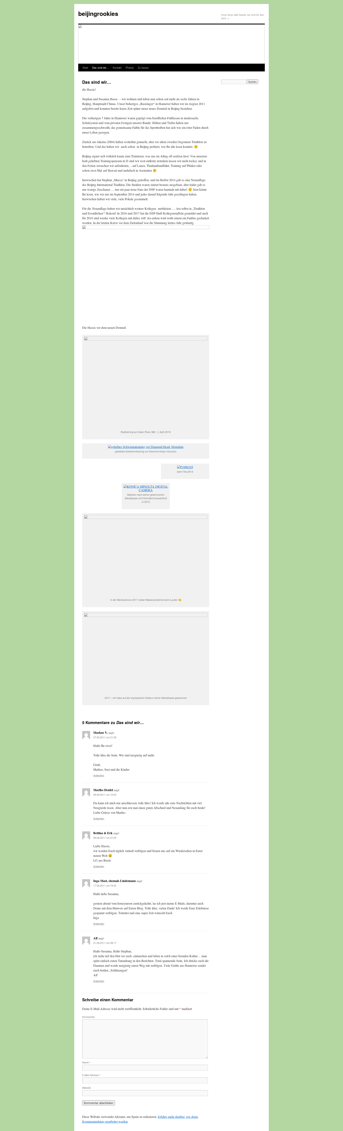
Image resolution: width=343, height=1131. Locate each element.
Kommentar (88, 1016)
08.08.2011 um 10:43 (104, 794)
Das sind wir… (100, 67)
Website (86, 1087)
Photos (130, 67)
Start (85, 67)
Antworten (98, 775)
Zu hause (143, 67)
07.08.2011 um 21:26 (104, 737)
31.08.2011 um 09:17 (104, 942)
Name (86, 1062)
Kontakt (117, 67)
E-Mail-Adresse (91, 1075)
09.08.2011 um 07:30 (104, 837)
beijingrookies (98, 13)
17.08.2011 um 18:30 (104, 885)
